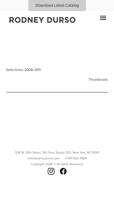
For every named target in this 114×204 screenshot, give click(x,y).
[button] (103, 18)
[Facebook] (63, 171)
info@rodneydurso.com (43, 158)
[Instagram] (51, 171)
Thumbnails (98, 79)
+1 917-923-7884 (76, 158)
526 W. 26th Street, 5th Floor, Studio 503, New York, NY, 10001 (57, 152)
